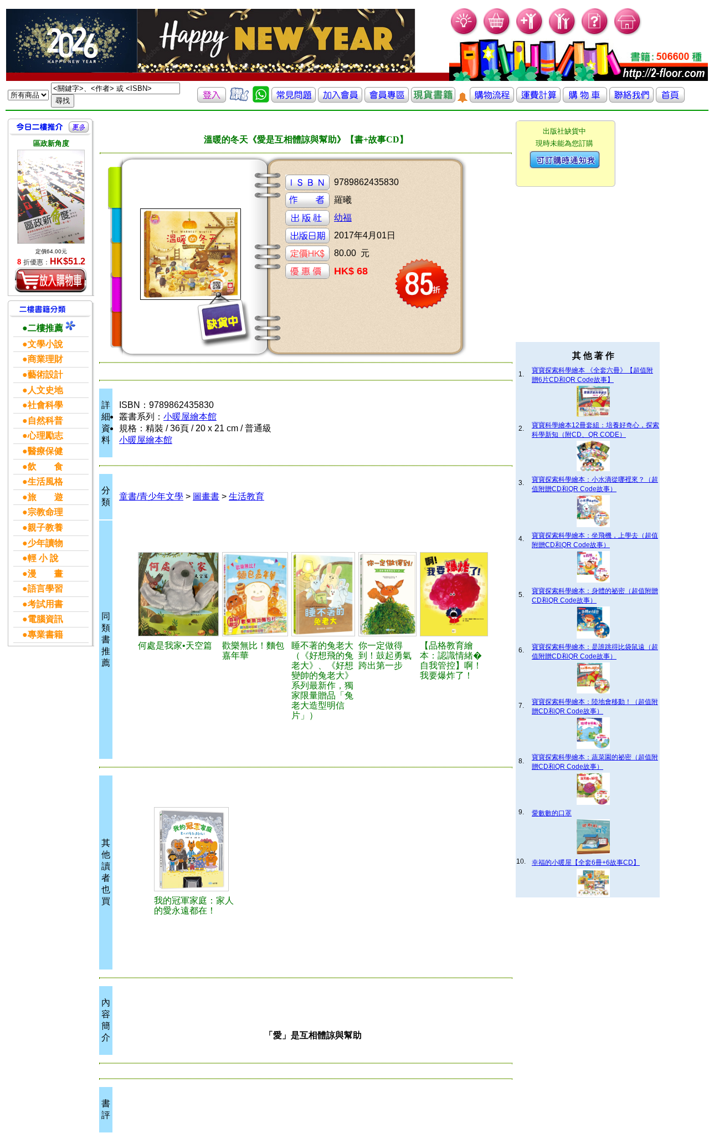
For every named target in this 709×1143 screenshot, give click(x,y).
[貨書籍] (433, 99)
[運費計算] (538, 99)
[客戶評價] (239, 99)
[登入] (211, 99)
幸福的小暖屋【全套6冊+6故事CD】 (586, 862)
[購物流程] (492, 99)
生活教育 (246, 496)
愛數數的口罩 (552, 813)
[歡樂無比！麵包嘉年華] (255, 594)
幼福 (343, 217)
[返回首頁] (670, 99)
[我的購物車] (497, 33)
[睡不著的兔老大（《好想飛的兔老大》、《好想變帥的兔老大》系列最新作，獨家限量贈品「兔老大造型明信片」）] (323, 594)
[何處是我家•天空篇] (178, 594)
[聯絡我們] (631, 99)
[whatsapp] (261, 99)
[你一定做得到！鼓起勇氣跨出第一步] (387, 594)
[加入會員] (530, 33)
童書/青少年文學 (151, 496)
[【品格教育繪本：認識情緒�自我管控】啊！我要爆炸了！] (454, 594)
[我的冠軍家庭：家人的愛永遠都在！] (195, 849)
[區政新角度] (51, 197)
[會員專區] (386, 99)
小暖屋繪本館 (190, 416)
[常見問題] (595, 33)
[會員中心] (562, 33)
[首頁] (628, 33)
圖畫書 (206, 496)
